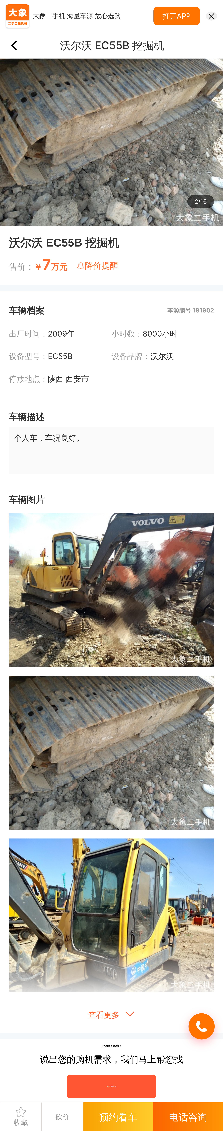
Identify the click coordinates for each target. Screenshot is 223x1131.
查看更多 (105, 1015)
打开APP (176, 16)
